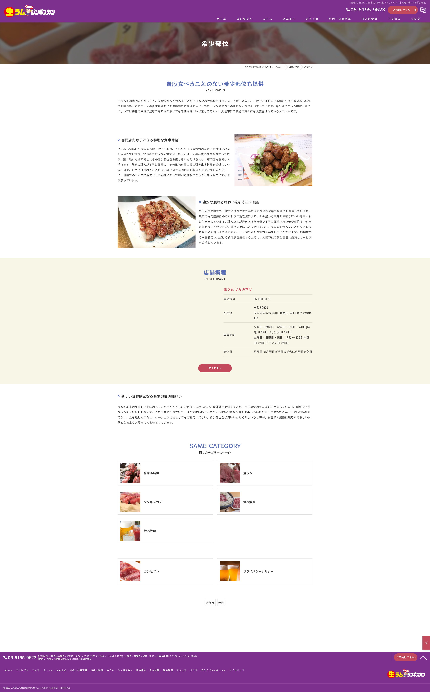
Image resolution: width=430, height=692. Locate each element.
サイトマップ (236, 670)
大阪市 (210, 602)
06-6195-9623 (262, 299)
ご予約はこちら (401, 10)
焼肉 (221, 602)
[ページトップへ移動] (423, 657)
